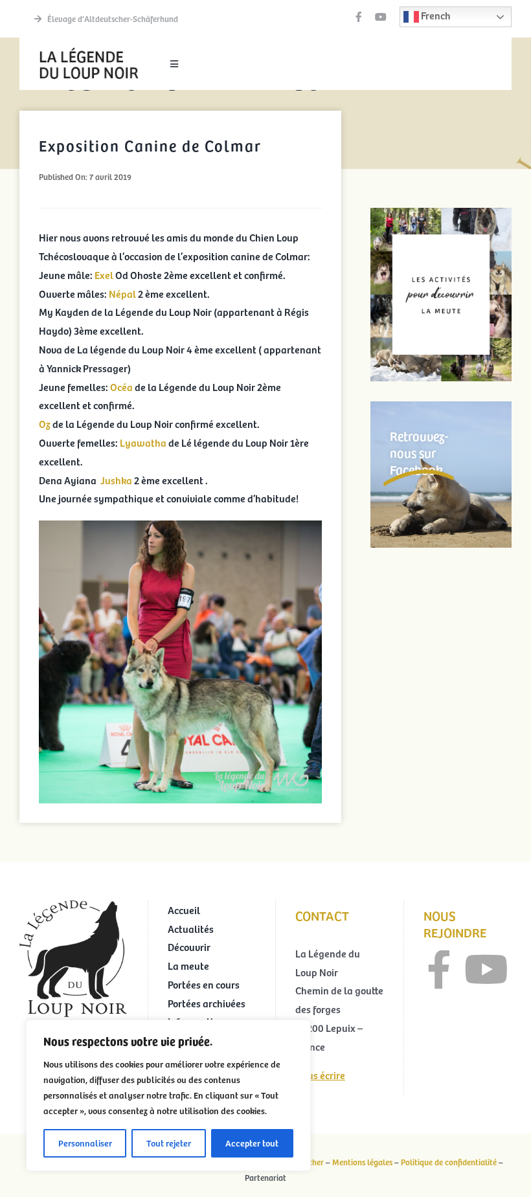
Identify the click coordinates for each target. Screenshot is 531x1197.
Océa (121, 386)
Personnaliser (85, 1143)
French (435, 15)
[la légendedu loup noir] (89, 49)
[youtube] (381, 17)
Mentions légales (362, 1162)
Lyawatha (144, 442)
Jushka (116, 480)
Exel (104, 274)
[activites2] (441, 213)
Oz (45, 423)
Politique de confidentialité (449, 1162)
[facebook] (359, 17)
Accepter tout (251, 1143)
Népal (122, 293)
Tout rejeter (168, 1143)
